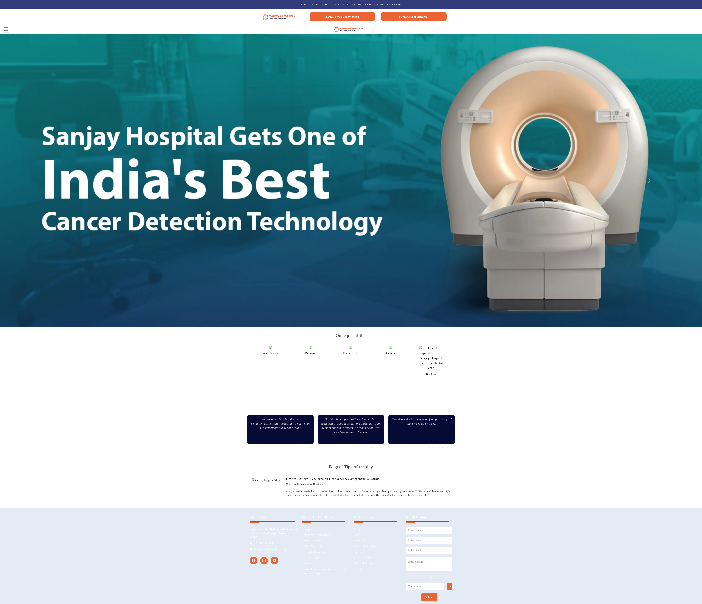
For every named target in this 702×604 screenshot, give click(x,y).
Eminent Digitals (389, 322)
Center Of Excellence (317, 228)
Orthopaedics (391, 80)
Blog (356, 246)
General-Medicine (312, 251)
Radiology (271, 64)
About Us (359, 240)
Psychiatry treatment (313, 263)
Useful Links (363, 228)
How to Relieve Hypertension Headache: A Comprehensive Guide (332, 190)
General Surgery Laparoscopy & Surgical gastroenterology (351, 68)
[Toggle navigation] (6, 29)
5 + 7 (429, 287)
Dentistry (311, 85)
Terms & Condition (364, 268)
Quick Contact (417, 228)
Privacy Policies (363, 274)
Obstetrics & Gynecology (316, 246)
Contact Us (360, 251)
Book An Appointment (414, 16)
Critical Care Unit (312, 257)
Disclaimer (360, 280)
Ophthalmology (310, 268)
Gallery (358, 263)
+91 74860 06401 (265, 254)
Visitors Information (365, 257)
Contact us (258, 228)
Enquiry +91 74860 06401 (342, 16)
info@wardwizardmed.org (270, 260)
